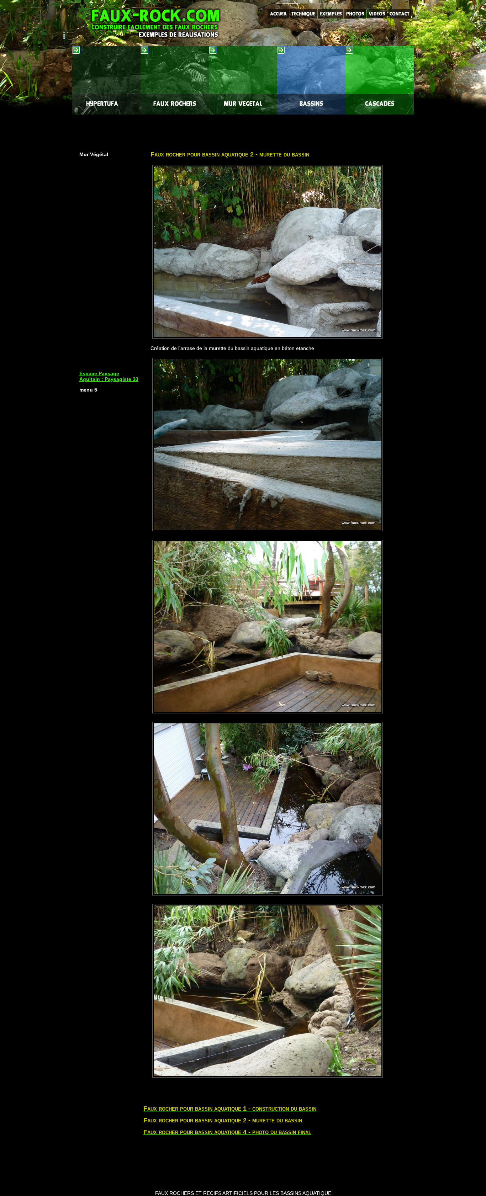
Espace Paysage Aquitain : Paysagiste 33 (108, 376)
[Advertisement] (243, 131)
